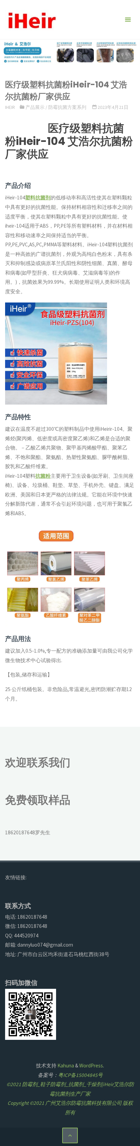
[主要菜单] (128, 19)
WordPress (91, 1065)
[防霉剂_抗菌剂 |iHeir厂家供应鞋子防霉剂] (31, 19)
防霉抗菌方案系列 (67, 107)
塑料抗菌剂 (38, 197)
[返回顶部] (70, 1135)
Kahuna (65, 1065)
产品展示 (35, 107)
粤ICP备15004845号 (80, 1075)
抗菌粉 (43, 476)
